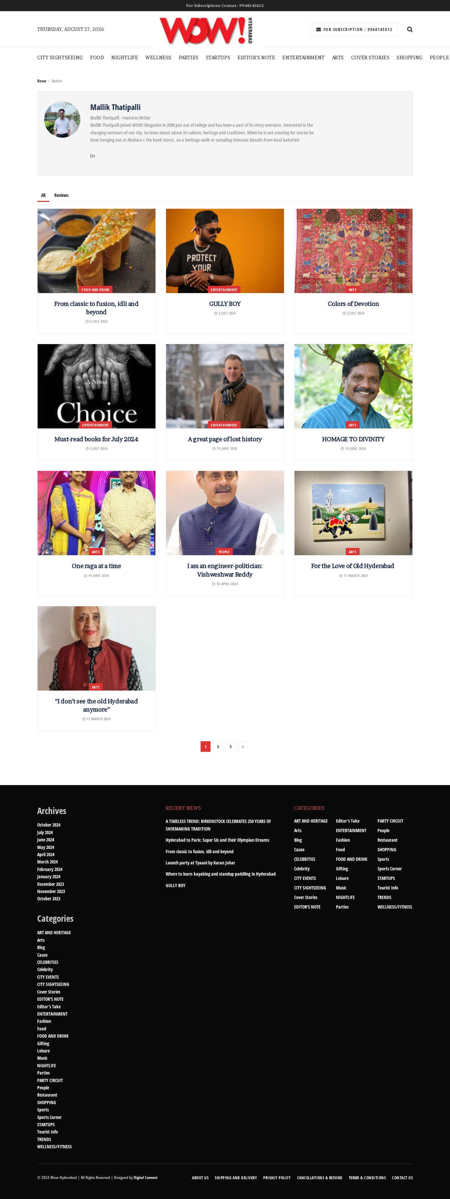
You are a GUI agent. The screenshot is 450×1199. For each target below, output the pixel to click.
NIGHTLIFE (124, 57)
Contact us (402, 1178)
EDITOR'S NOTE (50, 999)
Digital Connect (145, 1177)
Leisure (43, 1051)
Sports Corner (49, 1117)
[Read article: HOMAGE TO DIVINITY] (353, 386)
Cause (42, 955)
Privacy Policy (277, 1178)
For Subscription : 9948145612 (357, 29)
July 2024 (45, 832)
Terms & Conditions (367, 1178)
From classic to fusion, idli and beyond (200, 851)
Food (41, 1028)
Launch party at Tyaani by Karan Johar (200, 862)
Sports (43, 1109)
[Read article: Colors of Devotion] (353, 251)
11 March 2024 (355, 575)
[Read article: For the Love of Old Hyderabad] (353, 513)
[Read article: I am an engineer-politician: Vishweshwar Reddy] (225, 513)
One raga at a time (96, 565)
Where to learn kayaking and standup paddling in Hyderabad (221, 874)
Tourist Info (47, 1132)
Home (41, 81)
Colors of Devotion (353, 303)
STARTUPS (218, 57)
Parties (43, 1073)
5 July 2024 (98, 321)
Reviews (61, 195)
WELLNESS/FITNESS (54, 1146)
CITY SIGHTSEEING (60, 57)
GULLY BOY (225, 303)
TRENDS (44, 1139)
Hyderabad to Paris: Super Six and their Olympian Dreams (217, 840)
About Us (200, 1178)
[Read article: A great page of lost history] (225, 386)
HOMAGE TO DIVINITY (353, 439)
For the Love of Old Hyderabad (353, 565)
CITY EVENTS (48, 977)
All (43, 195)
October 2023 (48, 898)
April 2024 (45, 854)
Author (57, 81)
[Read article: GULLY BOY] (225, 251)
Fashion (44, 1021)
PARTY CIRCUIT (50, 1080)
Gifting (43, 1043)
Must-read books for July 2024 (96, 439)
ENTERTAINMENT (303, 57)
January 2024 (48, 876)
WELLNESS (158, 57)
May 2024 (45, 847)
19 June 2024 (226, 448)
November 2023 (51, 891)
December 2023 (50, 884)
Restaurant (47, 1095)
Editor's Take (49, 1006)
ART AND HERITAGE (54, 932)
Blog (41, 947)
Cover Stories (370, 57)
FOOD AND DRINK (95, 289)
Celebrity (45, 969)
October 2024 (48, 825)
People (439, 57)
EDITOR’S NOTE (256, 57)
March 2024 (47, 861)
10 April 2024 (226, 583)
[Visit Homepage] (207, 29)
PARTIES (189, 57)
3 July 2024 (226, 313)
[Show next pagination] (243, 746)
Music (42, 1058)
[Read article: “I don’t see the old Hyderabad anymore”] (96, 648)
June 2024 (45, 839)
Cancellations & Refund (320, 1178)
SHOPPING (409, 57)
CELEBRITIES (47, 962)
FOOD (97, 57)
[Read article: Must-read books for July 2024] (96, 386)
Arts (338, 57)
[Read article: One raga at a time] (96, 513)
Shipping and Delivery (236, 1178)
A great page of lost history (225, 439)
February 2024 (49, 869)
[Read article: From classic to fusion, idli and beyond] (96, 251)
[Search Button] (410, 29)
